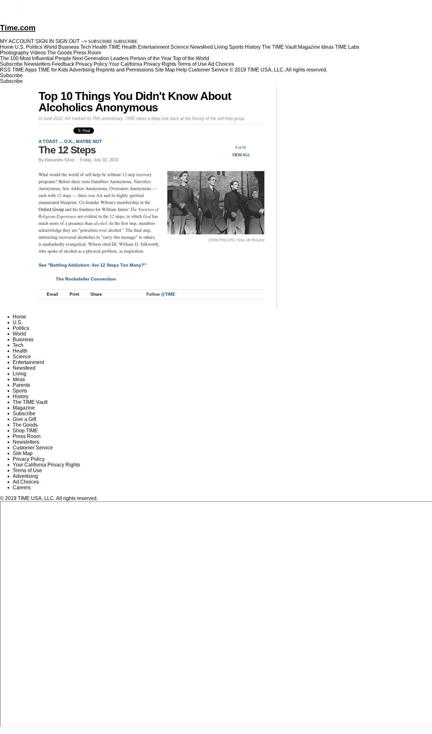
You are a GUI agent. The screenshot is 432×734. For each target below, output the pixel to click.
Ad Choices (221, 64)
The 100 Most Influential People (35, 58)
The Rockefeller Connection (86, 278)
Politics (21, 328)
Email (52, 294)
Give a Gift (24, 419)
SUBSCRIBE (100, 41)
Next (257, 147)
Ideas (19, 379)
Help (181, 69)
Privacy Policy (92, 64)
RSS (5, 69)
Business (23, 339)
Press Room (26, 436)
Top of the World (191, 58)
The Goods (25, 425)
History (20, 396)
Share (96, 294)
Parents (21, 385)
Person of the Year (150, 58)
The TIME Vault (30, 402)
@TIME (168, 294)
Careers (22, 487)
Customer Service (208, 69)
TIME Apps (24, 69)
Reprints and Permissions (125, 69)
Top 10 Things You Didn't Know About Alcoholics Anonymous (135, 101)
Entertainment (28, 362)
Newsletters (37, 64)
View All (241, 155)
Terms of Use (192, 64)
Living (19, 373)
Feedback (63, 64)
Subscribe (11, 64)
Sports (20, 390)
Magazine (24, 407)
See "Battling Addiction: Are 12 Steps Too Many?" (92, 265)
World (19, 333)
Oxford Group (51, 209)
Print (74, 294)
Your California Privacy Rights (142, 64)
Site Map (165, 69)
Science (22, 356)
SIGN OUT (67, 41)
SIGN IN (44, 41)
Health (20, 351)
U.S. (17, 322)
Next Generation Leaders (100, 58)
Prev (224, 147)
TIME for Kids (53, 69)
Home (19, 316)
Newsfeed (24, 368)
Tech (18, 345)
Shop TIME (25, 430)
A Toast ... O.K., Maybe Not (70, 141)
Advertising (82, 69)
